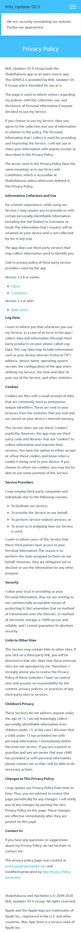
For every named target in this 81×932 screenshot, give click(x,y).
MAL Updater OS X (22, 6)
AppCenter (19, 309)
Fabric (16, 286)
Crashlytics (19, 293)
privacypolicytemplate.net (25, 866)
